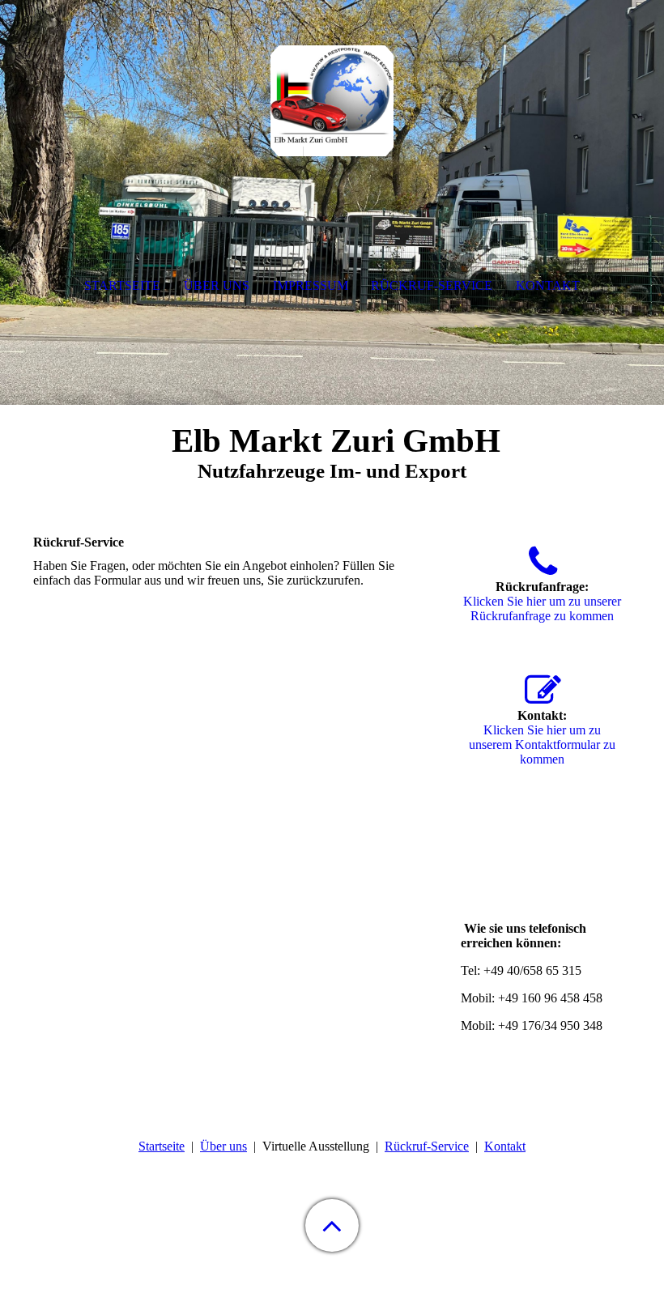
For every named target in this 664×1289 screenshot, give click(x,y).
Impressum (310, 285)
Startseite (161, 1146)
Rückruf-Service (427, 1146)
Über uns (223, 1146)
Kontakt (505, 1146)
